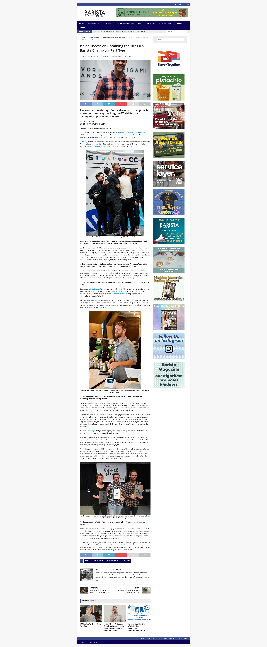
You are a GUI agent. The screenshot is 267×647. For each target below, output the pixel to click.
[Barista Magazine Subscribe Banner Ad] (169, 300)
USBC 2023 (126, 561)
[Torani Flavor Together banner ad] (169, 71)
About (179, 23)
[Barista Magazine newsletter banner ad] (169, 243)
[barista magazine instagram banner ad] (169, 358)
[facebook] (184, 4)
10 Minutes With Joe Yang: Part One (90, 625)
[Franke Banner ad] (169, 128)
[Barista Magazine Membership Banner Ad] (169, 214)
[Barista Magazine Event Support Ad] (169, 272)
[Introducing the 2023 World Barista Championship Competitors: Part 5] (139, 613)
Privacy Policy (183, 638)
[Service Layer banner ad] (169, 186)
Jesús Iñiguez (95, 289)
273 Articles (117, 569)
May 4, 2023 (86, 56)
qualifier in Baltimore (119, 294)
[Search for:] (176, 31)
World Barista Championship (112, 56)
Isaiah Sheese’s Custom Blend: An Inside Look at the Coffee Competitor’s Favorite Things (114, 627)
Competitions (94, 38)
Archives (82, 28)
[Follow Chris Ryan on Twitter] (97, 581)
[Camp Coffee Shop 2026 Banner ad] (169, 157)
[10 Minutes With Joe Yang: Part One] (91, 613)
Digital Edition (94, 23)
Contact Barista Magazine (166, 638)
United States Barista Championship (132, 133)
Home (81, 23)
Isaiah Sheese (98, 561)
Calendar (151, 23)
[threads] (188, 4)
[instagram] (180, 4)
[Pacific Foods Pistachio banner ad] (169, 99)
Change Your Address (125, 23)
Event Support (165, 23)
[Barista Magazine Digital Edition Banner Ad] (169, 329)
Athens (87, 561)
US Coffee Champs (113, 561)
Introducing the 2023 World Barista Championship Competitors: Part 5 (136, 627)
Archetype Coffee (102, 137)
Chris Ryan (96, 56)
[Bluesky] (176, 4)
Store (108, 23)
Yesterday (83, 142)
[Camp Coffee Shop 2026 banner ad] (152, 16)
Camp (140, 23)
